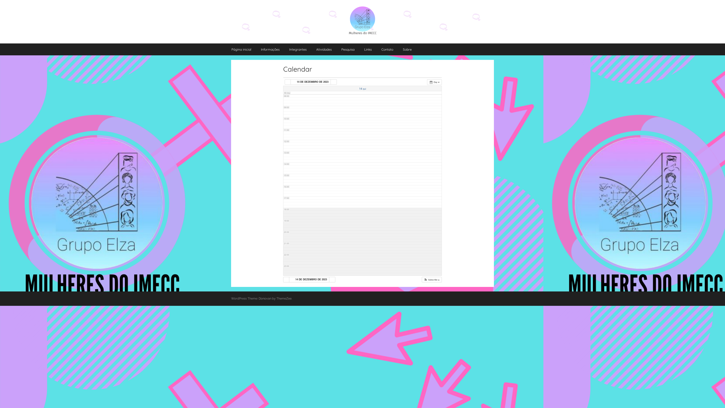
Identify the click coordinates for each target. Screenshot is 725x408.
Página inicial (241, 49)
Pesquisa (348, 49)
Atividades (324, 49)
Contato (387, 49)
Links (368, 49)
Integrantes (298, 49)
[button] (431, 279)
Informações (270, 49)
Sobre (407, 49)
